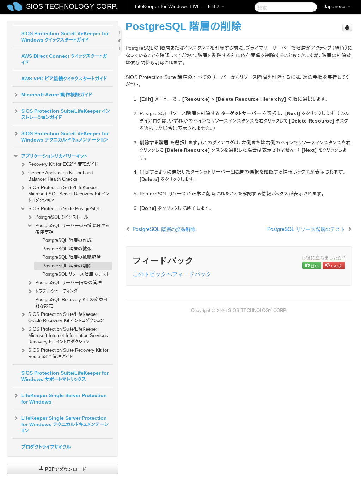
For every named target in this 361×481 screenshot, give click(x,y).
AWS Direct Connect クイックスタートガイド (64, 59)
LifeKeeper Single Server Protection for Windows (64, 399)
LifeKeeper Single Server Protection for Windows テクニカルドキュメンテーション (65, 424)
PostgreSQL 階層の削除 (67, 265)
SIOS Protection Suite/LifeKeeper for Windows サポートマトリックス (65, 376)
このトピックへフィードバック (172, 274)
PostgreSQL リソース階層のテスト (76, 274)
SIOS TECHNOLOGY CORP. (71, 6)
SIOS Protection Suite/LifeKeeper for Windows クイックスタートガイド (65, 37)
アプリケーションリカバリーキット (54, 156)
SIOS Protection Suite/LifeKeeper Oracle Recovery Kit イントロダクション (66, 317)
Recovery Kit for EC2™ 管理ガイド (63, 164)
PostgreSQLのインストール (61, 217)
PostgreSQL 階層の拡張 (67, 248)
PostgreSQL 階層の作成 (67, 240)
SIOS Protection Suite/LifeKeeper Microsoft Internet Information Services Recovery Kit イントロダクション (68, 335)
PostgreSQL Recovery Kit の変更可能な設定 (71, 302)
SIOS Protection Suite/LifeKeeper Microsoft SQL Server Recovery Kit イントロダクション (68, 194)
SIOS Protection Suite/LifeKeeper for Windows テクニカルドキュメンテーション (65, 137)
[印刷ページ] (347, 27)
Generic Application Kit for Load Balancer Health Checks (60, 176)
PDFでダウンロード (65, 469)
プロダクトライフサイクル (46, 447)
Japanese (335, 6)
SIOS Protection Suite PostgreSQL (64, 208)
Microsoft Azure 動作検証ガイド (56, 95)
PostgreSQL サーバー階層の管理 (68, 282)
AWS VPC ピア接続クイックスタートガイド (64, 78)
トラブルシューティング (56, 291)
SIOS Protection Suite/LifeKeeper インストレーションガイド (65, 114)
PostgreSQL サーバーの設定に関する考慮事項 (72, 229)
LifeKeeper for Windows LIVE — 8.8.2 (178, 6)
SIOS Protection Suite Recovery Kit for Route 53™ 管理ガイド (68, 353)
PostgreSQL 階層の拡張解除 (71, 257)
